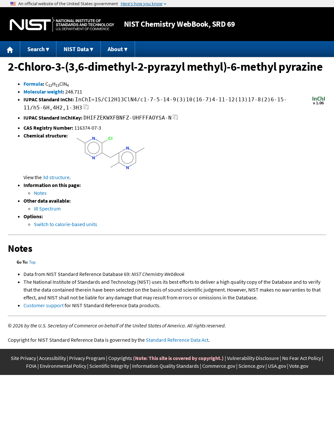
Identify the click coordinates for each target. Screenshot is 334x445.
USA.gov (277, 366)
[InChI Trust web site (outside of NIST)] (318, 104)
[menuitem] (10, 49)
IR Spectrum (47, 208)
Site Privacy (23, 358)
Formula (33, 83)
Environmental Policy (63, 366)
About (115, 49)
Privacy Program (87, 358)
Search (36, 49)
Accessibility (52, 358)
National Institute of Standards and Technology (62, 24)
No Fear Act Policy (301, 358)
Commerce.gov (218, 366)
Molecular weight (43, 91)
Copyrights (120, 358)
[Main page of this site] (10, 49)
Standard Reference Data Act (177, 340)
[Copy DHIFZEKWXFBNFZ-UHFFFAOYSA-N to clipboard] (175, 119)
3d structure (56, 177)
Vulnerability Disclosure (253, 358)
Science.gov (251, 366)
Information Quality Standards (165, 366)
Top (32, 262)
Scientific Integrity (109, 366)
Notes (40, 193)
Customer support (43, 305)
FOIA (31, 366)
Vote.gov (298, 366)
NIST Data (76, 49)
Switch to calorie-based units (65, 224)
